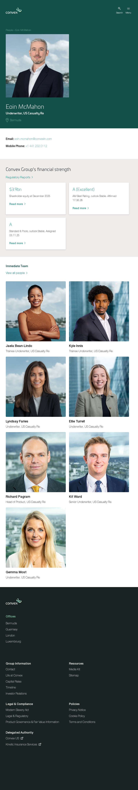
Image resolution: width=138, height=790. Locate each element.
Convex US (12, 738)
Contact (10, 669)
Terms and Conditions (82, 721)
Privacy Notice (77, 709)
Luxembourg (13, 641)
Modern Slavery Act (17, 709)
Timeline (11, 687)
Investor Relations (16, 693)
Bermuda (15, 120)
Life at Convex (14, 675)
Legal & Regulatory (17, 716)
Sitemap (74, 675)
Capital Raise (13, 681)
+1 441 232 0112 (36, 146)
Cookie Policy (77, 716)
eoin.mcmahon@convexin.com (33, 138)
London (10, 635)
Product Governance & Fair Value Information (32, 721)
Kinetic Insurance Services (21, 744)
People (9, 30)
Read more (16, 203)
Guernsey (11, 629)
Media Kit (74, 669)
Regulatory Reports (18, 177)
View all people (15, 272)
